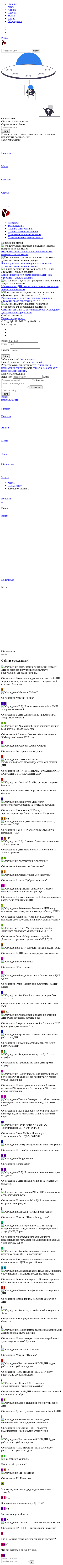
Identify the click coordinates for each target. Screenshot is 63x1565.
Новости (12, 12)
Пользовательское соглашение (24, 234)
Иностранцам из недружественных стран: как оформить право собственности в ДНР (26, 299)
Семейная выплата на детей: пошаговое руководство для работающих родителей (30, 311)
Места (11, 6)
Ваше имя (6, 376)
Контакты (13, 222)
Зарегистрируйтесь (36, 362)
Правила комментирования (23, 231)
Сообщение (38, 380)
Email (4, 344)
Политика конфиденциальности (25, 237)
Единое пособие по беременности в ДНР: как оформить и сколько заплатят (26, 276)
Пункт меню (15, 485)
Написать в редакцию (13, 318)
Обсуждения (15, 21)
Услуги (12, 15)
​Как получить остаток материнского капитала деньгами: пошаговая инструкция (26, 264)
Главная (12, 4)
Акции (11, 18)
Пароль (5, 350)
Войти (4, 38)
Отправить (36, 387)
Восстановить (27, 359)
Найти (36, 51)
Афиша (12, 9)
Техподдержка (16, 225)
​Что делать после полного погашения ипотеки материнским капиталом (26, 253)
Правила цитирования (20, 228)
